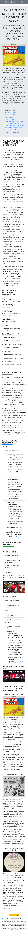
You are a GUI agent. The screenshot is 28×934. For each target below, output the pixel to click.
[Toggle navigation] (22, 2)
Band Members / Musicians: (14, 121)
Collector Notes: (10, 119)
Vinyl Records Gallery (8, 2)
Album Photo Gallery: (12, 132)
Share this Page (14, 915)
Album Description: (11, 113)
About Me (4, 918)
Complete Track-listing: (13, 123)
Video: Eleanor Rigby (12, 130)
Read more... (13, 536)
